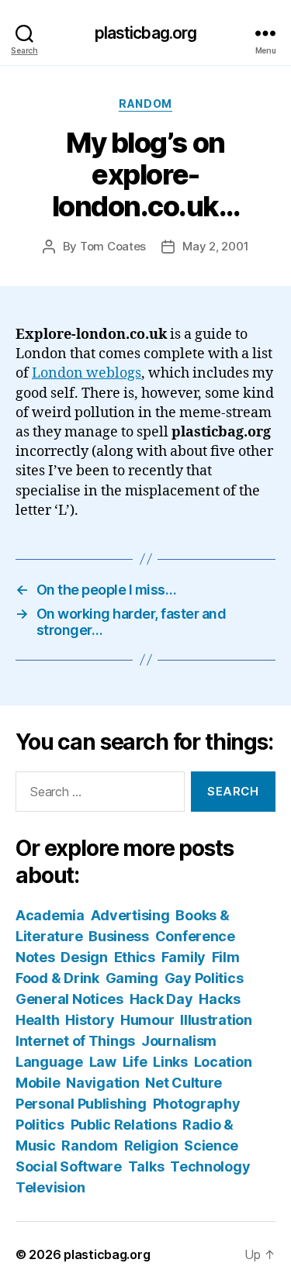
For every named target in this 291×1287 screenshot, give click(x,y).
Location (223, 1062)
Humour (147, 1020)
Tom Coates (113, 246)
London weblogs (86, 373)
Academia (50, 915)
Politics (40, 1124)
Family (183, 957)
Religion (151, 1145)
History (89, 1020)
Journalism (179, 1041)
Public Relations (124, 1124)
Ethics (134, 957)
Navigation (102, 1083)
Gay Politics (204, 978)
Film (226, 957)
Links (170, 1062)
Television (50, 1187)
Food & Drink (57, 978)
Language (49, 1062)
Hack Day (161, 999)
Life (135, 1062)
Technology (210, 1166)
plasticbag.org (146, 33)
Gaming (132, 978)
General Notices (69, 999)
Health (37, 1020)
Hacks (220, 999)
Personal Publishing (81, 1104)
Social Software (69, 1166)
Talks (146, 1166)
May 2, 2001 (215, 246)
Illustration (216, 1020)
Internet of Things (75, 1041)
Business (118, 936)
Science (211, 1145)
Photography (197, 1104)
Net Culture (183, 1083)
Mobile (38, 1083)
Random (145, 103)
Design (84, 957)
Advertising (130, 915)
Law (102, 1062)
